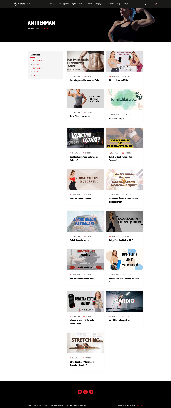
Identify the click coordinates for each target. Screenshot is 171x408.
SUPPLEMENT (37, 68)
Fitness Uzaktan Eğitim (118, 80)
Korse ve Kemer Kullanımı (80, 198)
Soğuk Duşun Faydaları (79, 240)
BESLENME (36, 64)
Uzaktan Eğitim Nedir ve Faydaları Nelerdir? (84, 159)
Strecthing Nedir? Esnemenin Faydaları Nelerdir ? (82, 364)
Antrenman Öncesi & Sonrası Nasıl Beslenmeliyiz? (123, 200)
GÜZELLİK (36, 72)
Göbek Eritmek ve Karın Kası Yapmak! (121, 159)
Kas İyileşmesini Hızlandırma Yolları (85, 80)
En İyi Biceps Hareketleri (80, 116)
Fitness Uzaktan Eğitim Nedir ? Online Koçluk (82, 322)
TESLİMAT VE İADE (57, 405)
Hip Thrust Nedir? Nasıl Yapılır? (83, 278)
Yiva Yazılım (139, 405)
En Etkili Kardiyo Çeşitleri (119, 320)
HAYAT (35, 75)
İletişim (126, 4)
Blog (118, 4)
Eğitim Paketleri (77, 4)
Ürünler (89, 4)
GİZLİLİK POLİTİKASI (41, 405)
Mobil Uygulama (64, 4)
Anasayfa (52, 4)
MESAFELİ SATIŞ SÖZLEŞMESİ (76, 405)
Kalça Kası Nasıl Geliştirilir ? (121, 240)
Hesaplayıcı (98, 4)
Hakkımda (110, 4)
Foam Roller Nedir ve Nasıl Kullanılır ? (124, 280)
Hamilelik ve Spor (116, 118)
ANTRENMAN (37, 61)
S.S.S (29, 405)
